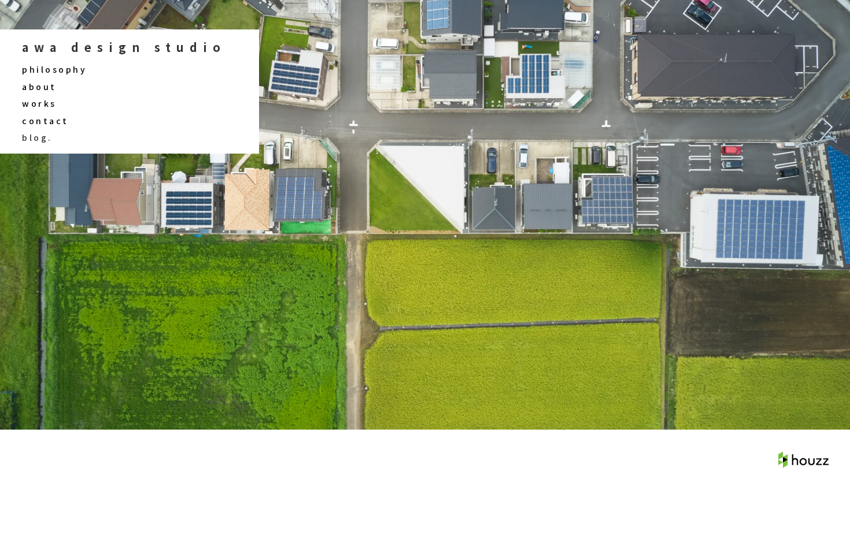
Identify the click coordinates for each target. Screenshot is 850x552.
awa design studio (124, 47)
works (39, 103)
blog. (37, 137)
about (39, 86)
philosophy (54, 69)
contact (45, 120)
